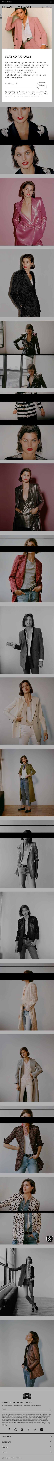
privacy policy (16, 78)
